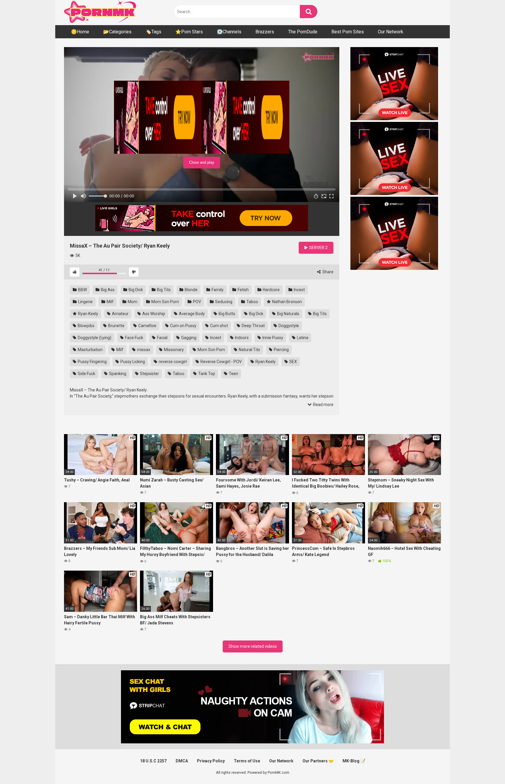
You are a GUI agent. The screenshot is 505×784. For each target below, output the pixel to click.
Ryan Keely (87, 313)
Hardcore (271, 289)
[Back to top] (485, 766)
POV (196, 301)
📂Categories (117, 31)
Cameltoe (146, 325)
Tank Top (206, 373)
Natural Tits (249, 349)
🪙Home (80, 31)
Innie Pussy (272, 337)
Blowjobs (85, 325)
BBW (82, 289)
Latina (302, 337)
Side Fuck (86, 373)
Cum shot (218, 325)
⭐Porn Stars (189, 31)
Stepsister (149, 373)
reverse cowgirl (172, 361)
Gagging (188, 337)
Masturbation (90, 349)
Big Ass (107, 289)
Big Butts (226, 313)
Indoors (241, 337)
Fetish (243, 289)
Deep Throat (253, 325)
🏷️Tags (153, 31)
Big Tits (163, 289)
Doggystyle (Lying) (94, 337)
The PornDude (302, 31)
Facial (161, 337)
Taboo (251, 301)
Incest (299, 289)
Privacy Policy (211, 761)
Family (217, 289)
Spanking (117, 373)
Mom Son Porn (165, 301)
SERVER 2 (318, 247)
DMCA (182, 761)
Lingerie (85, 301)
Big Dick (135, 289)
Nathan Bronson (286, 301)
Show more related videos (253, 646)
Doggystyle (288, 325)
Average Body (191, 313)
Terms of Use (247, 761)
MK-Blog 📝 (354, 761)
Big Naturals (287, 313)
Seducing (223, 301)
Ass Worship (153, 313)
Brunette (115, 325)
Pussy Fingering (92, 361)
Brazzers (264, 31)
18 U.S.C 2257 (153, 761)
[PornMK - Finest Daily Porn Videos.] (100, 12)
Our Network (390, 31)
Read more (322, 404)
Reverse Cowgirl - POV (221, 361)
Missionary (173, 349)
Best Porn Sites (347, 31)
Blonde (191, 289)
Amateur (120, 313)
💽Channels (229, 31)
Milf (110, 301)
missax (143, 349)
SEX (292, 361)
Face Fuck (133, 337)
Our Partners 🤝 (317, 761)
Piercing (281, 349)
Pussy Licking (132, 361)
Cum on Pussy (182, 325)
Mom (132, 301)
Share (327, 272)
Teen (233, 373)
